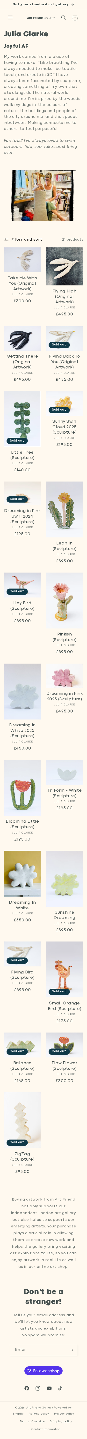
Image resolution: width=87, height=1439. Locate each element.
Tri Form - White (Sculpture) (64, 793)
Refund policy (39, 1414)
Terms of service (32, 1421)
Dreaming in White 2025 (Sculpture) (22, 730)
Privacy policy (64, 1414)
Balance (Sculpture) (22, 1066)
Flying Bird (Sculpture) (22, 975)
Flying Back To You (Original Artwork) (64, 362)
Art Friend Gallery (39, 1408)
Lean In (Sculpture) (65, 546)
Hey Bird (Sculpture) (22, 606)
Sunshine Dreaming (64, 915)
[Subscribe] (71, 1350)
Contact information (46, 1429)
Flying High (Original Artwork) (64, 297)
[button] (10, 17)
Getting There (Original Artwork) (22, 362)
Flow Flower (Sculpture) (65, 1066)
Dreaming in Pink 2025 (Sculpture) (64, 696)
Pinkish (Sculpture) (65, 637)
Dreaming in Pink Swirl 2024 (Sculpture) (22, 516)
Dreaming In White (22, 905)
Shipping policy (61, 1421)
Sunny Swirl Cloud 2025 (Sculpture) (64, 427)
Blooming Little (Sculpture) (22, 824)
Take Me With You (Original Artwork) (22, 283)
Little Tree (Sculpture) (22, 455)
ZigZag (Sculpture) (22, 1157)
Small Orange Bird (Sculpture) (64, 1006)
